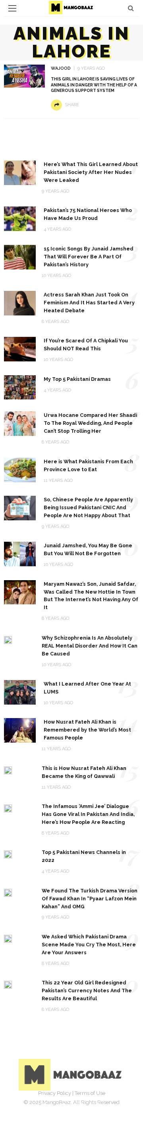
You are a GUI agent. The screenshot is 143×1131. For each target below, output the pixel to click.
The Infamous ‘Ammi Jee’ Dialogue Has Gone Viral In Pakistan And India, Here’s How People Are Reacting (88, 814)
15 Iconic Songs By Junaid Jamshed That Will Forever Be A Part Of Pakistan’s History (88, 256)
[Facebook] (45, 1105)
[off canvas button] (12, 8)
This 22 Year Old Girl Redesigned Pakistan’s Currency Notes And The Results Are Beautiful (87, 990)
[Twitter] (63, 1105)
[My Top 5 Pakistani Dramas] (20, 387)
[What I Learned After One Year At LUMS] (20, 691)
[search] (131, 8)
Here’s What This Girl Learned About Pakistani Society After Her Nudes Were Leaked (91, 172)
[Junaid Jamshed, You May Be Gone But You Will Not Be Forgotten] (20, 553)
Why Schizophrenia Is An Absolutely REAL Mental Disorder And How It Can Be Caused (89, 646)
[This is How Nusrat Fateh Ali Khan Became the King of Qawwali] (8, 770)
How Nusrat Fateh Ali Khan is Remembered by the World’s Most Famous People (87, 730)
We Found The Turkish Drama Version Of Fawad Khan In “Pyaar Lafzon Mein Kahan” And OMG (89, 898)
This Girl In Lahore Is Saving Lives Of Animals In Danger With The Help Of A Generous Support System (94, 84)
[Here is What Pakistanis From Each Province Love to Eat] (20, 469)
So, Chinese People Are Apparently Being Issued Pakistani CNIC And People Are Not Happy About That (88, 507)
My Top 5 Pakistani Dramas (77, 379)
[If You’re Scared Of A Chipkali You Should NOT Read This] (20, 348)
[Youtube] (97, 1105)
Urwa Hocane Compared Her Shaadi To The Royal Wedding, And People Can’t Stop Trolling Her (90, 423)
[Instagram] (80, 1105)
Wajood (61, 68)
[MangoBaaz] (72, 1074)
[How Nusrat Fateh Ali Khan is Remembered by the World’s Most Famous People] (20, 730)
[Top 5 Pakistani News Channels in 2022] (8, 854)
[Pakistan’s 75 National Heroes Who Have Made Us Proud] (20, 218)
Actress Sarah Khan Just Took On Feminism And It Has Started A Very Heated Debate (89, 302)
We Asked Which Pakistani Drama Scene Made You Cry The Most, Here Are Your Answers (89, 944)
